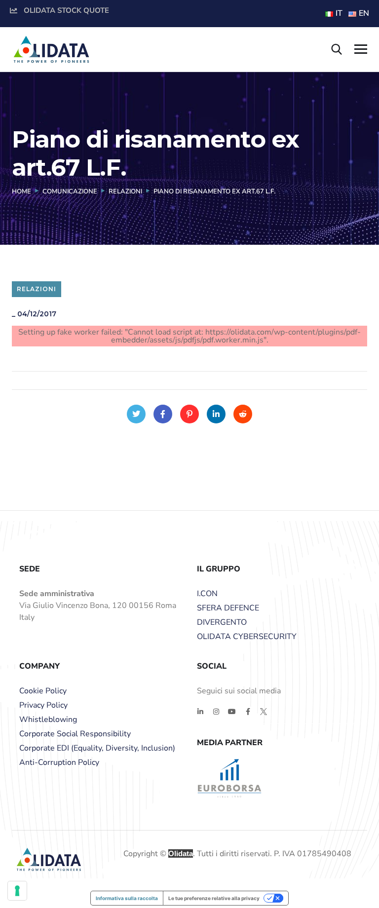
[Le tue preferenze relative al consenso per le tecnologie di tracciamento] (17, 890)
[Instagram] (216, 711)
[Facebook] (162, 414)
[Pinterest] (189, 414)
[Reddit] (242, 414)
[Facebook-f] (247, 711)
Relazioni (125, 191)
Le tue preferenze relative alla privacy (214, 898)
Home (21, 191)
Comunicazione (69, 191)
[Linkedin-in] (200, 711)
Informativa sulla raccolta (127, 898)
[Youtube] (231, 711)
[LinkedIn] (216, 414)
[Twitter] (136, 414)
